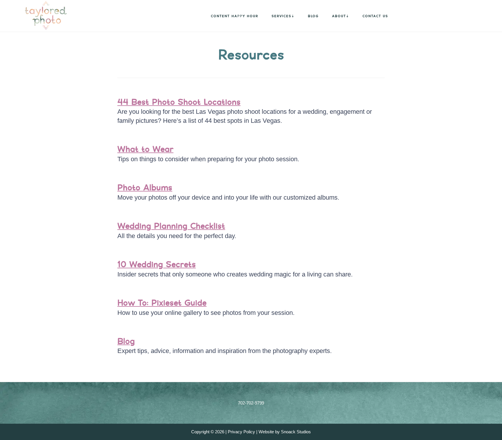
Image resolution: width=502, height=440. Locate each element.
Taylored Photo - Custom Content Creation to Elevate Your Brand (38, 15)
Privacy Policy (241, 431)
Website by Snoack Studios (285, 431)
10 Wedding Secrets (156, 264)
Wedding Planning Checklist (171, 226)
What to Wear (145, 149)
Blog (126, 341)
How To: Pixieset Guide (162, 303)
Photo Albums (144, 187)
